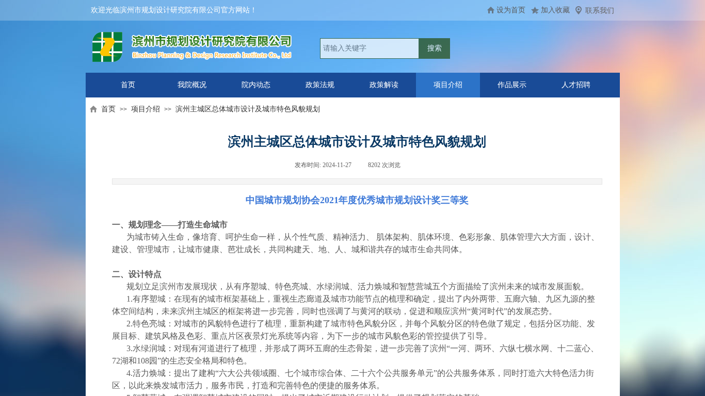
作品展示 (512, 85)
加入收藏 (555, 10)
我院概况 (192, 85)
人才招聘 (576, 85)
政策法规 (320, 85)
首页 (128, 85)
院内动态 (256, 85)
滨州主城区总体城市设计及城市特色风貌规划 (247, 109)
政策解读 (384, 85)
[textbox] (369, 48)
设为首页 (510, 10)
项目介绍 (448, 85)
